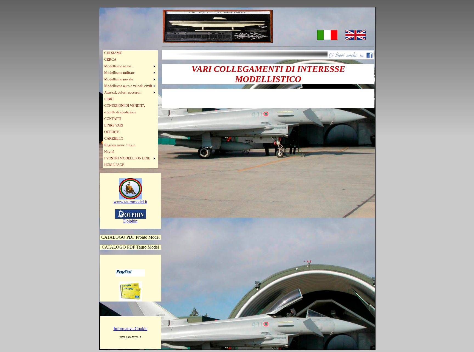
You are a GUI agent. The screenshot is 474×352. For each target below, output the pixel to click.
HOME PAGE (114, 165)
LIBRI (109, 99)
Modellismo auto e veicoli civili (128, 86)
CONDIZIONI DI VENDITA (124, 105)
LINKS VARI (113, 125)
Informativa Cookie (130, 328)
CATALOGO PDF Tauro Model (130, 247)
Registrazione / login (120, 145)
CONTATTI (112, 119)
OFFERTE (111, 132)
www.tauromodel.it (130, 201)
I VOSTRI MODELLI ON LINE (127, 158)
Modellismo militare (119, 73)
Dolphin (130, 221)
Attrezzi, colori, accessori (123, 92)
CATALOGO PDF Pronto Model (130, 237)
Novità (109, 152)
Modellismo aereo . (118, 66)
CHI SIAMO (113, 53)
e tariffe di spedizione (120, 112)
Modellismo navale (118, 79)
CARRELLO (113, 138)
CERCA (110, 59)
